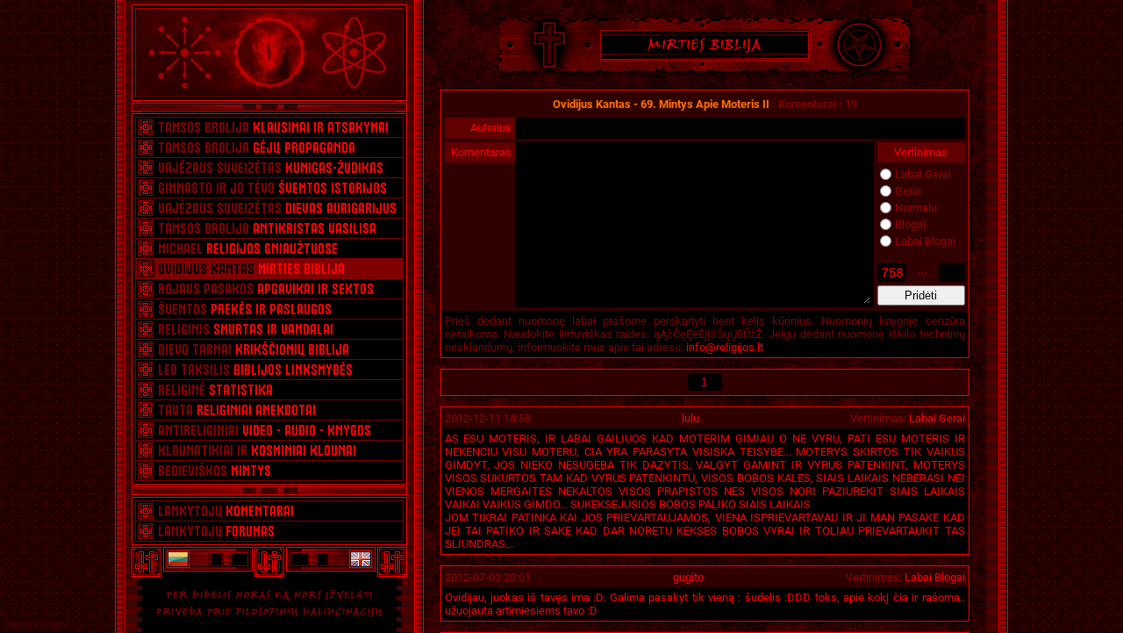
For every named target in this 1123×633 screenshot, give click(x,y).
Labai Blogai (925, 241)
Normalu (916, 207)
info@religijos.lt (724, 347)
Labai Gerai (923, 174)
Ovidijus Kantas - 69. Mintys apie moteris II (661, 104)
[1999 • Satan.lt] (177, 559)
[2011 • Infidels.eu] (361, 559)
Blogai (910, 224)
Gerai (908, 191)
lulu (690, 418)
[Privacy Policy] (36, 624)
